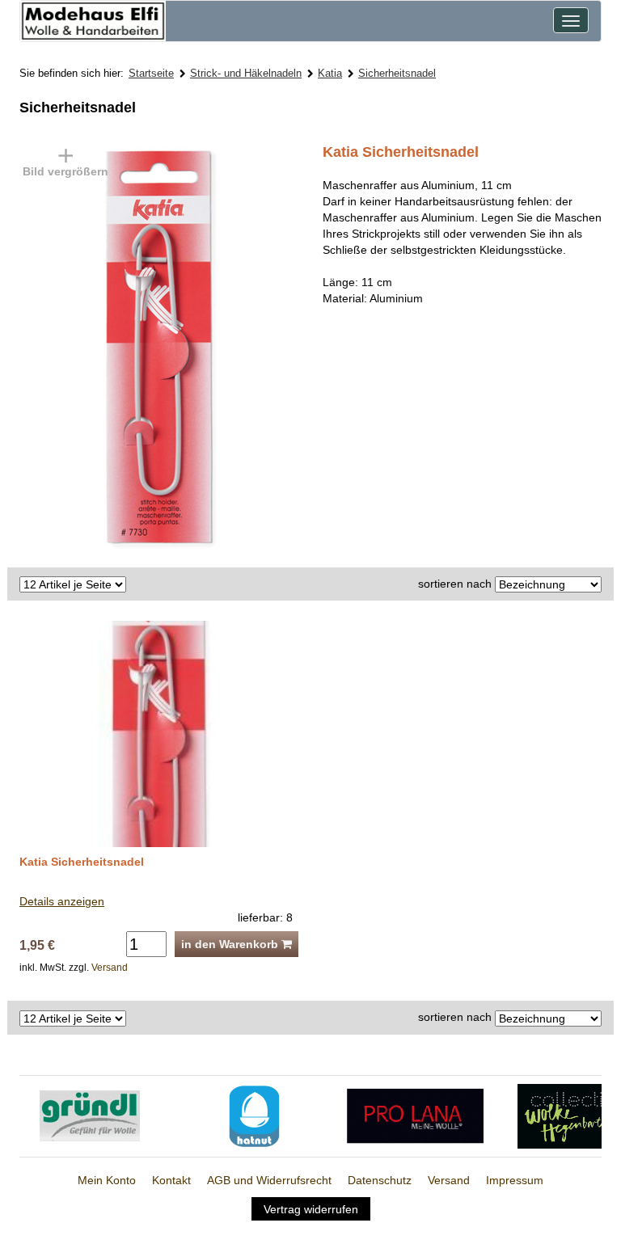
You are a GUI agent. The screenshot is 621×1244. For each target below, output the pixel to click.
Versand (109, 967)
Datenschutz (380, 1180)
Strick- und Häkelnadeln (246, 73)
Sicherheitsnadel (397, 73)
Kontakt (171, 1180)
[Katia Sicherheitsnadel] (177, 345)
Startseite (151, 73)
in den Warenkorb (231, 944)
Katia (330, 73)
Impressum (514, 1180)
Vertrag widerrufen (311, 1209)
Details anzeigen (61, 901)
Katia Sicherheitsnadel (81, 861)
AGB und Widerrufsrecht (269, 1180)
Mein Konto (107, 1180)
